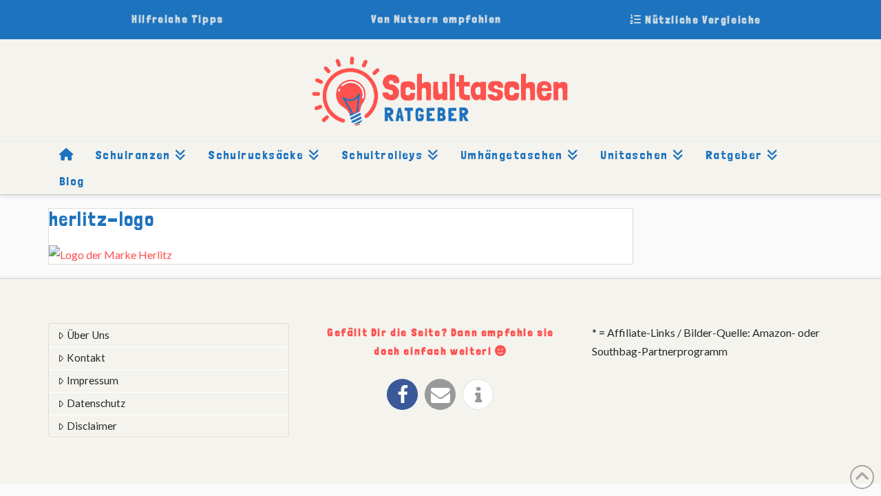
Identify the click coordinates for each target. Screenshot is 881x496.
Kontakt (86, 357)
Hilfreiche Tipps (177, 18)
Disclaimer (92, 426)
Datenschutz (96, 403)
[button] (402, 394)
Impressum (92, 380)
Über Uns (88, 335)
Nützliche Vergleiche (701, 19)
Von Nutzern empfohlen (436, 18)
